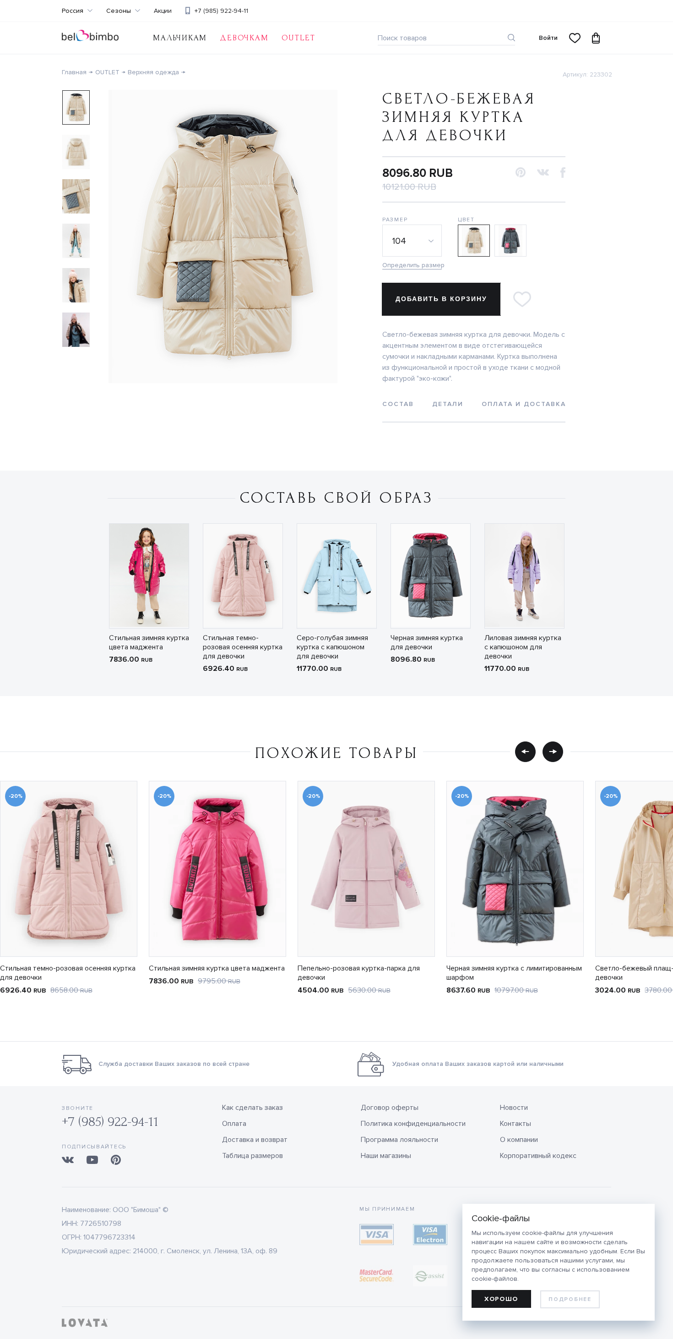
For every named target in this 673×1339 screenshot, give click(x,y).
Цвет (466, 219)
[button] (521, 173)
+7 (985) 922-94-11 (221, 11)
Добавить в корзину (441, 298)
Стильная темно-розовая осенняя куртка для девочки (242, 647)
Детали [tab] (447, 404)
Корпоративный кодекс (538, 1155)
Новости (514, 1107)
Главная (74, 72)
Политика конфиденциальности (413, 1123)
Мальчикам (180, 37)
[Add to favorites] (521, 299)
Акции (163, 11)
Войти (548, 38)
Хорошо (501, 1299)
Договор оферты (389, 1107)
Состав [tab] (398, 404)
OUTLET (298, 37)
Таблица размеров (252, 1155)
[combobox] (412, 241)
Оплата (234, 1123)
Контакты (515, 1123)
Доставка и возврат (255, 1139)
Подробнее (569, 1299)
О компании (519, 1139)
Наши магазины (386, 1155)
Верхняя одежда (153, 72)
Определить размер (412, 265)
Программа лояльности (399, 1139)
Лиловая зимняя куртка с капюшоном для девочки (522, 647)
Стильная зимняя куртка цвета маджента (149, 642)
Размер (394, 219)
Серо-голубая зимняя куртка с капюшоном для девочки (332, 647)
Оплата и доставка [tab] (524, 404)
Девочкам (244, 37)
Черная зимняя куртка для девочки (427, 642)
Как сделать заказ (252, 1107)
